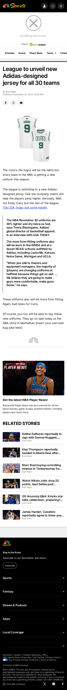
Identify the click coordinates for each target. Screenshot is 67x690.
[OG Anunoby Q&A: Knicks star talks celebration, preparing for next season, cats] (11, 499)
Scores (22, 53)
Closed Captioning (32, 655)
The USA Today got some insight (25, 207)
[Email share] (21, 103)
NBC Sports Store (11, 657)
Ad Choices (39, 657)
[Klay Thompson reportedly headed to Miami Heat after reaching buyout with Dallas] (11, 452)
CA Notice (33, 660)
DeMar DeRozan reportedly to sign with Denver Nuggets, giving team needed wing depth (43, 435)
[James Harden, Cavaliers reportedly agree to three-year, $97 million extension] (11, 515)
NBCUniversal (21, 665)
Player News (36, 53)
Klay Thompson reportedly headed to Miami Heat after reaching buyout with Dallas (40, 451)
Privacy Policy (53, 657)
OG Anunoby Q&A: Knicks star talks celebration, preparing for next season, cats (42, 498)
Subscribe (10, 565)
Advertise (7, 655)
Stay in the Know (12, 552)
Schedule (9, 53)
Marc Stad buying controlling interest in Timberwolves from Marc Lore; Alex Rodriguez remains (42, 466)
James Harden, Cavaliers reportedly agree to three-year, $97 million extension (42, 513)
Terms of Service (48, 660)
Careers (17, 655)
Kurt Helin (11, 91)
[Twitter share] (13, 103)
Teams (50, 53)
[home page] (14, 6)
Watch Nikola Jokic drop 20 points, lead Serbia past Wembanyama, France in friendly (40, 482)
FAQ (44, 655)
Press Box (26, 657)
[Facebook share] (5, 103)
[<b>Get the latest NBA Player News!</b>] (33, 378)
